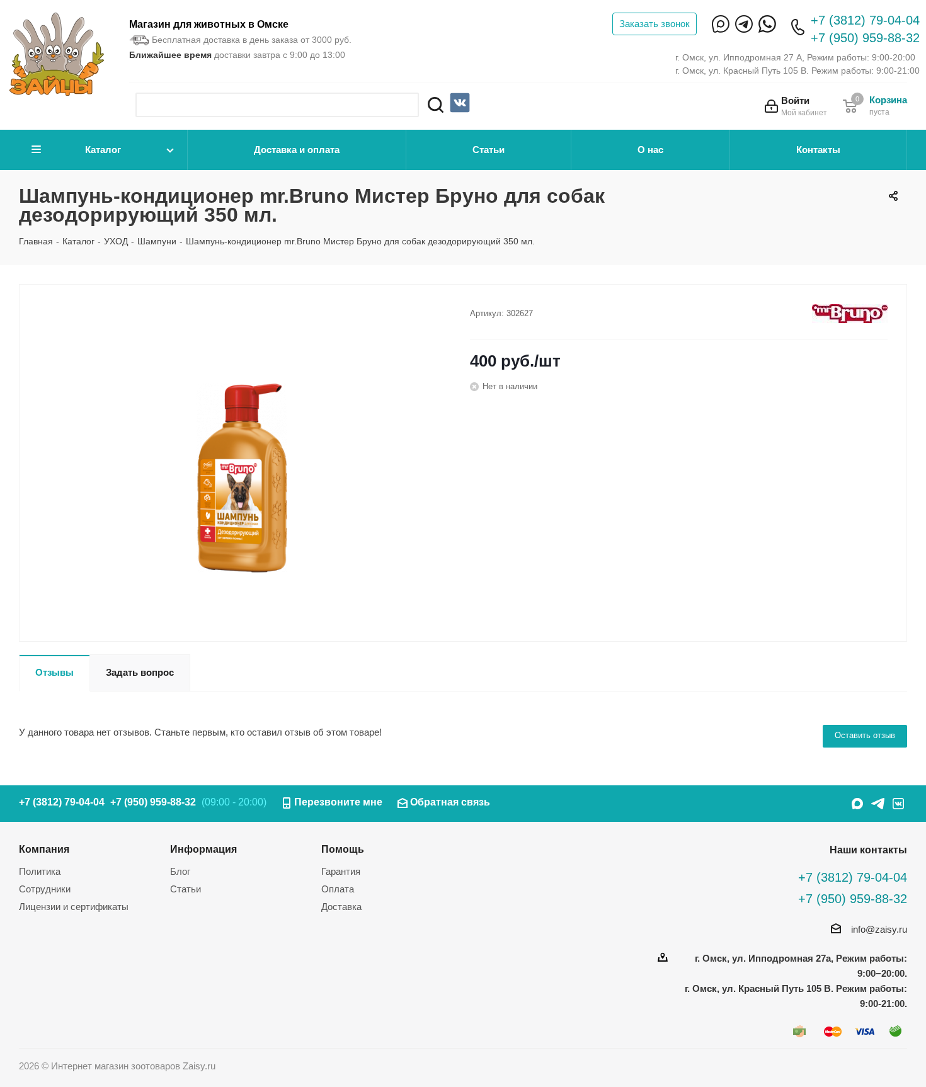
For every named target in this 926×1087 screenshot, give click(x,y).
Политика (39, 871)
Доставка (341, 906)
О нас (650, 149)
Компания (44, 849)
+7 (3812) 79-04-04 (865, 20)
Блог (180, 871)
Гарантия (340, 871)
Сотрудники (45, 889)
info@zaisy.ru (879, 929)
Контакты (818, 149)
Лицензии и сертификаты (74, 906)
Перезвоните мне (338, 802)
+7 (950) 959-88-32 (865, 38)
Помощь (342, 849)
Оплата (337, 889)
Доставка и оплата (297, 149)
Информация (203, 849)
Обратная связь (450, 802)
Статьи (488, 149)
